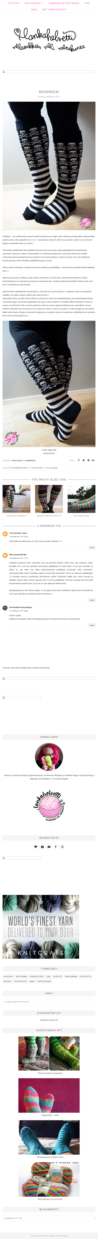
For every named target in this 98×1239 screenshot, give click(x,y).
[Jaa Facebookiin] (79, 460)
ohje (48, 976)
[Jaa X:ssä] (84, 460)
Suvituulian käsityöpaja (20, 607)
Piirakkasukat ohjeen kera (50, 1157)
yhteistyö (57, 976)
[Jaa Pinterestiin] (88, 460)
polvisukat (37, 468)
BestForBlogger (63, 1236)
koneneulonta (20, 468)
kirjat (32, 981)
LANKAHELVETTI (42, 1236)
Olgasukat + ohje (50, 1115)
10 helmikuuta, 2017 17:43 (18, 558)
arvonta (8, 981)
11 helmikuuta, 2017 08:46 (18, 611)
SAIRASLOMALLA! (49, 1020)
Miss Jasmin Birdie (18, 554)
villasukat (52, 468)
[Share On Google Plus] (93, 460)
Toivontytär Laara (18, 533)
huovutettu (85, 976)
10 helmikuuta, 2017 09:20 (18, 536)
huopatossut (20, 981)
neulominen (21, 976)
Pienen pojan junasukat (50, 1073)
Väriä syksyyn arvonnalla (50, 1199)
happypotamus (44, 981)
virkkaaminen (71, 976)
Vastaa (91, 547)
